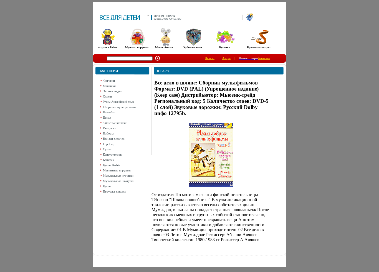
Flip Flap (108, 144)
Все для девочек (113, 138)
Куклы (107, 186)
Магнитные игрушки (117, 170)
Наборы (108, 133)
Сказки (107, 96)
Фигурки (109, 80)
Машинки (109, 86)
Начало (209, 58)
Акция (226, 58)
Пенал (107, 117)
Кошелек (108, 159)
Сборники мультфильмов (119, 107)
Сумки (107, 149)
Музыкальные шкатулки (118, 181)
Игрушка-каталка (114, 191)
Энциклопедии (112, 91)
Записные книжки (115, 122)
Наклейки (109, 112)
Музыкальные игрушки (118, 175)
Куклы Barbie (111, 165)
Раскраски (109, 128)
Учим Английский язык (118, 101)
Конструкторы (112, 154)
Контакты (264, 58)
